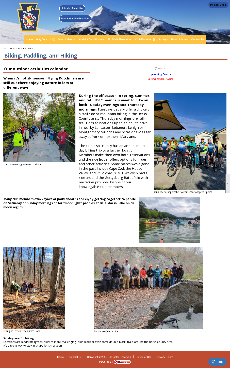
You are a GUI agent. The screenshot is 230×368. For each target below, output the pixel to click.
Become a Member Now (75, 18)
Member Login (218, 4)
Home (29, 39)
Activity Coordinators (91, 39)
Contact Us (197, 39)
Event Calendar (67, 39)
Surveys (163, 39)
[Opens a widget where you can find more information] (217, 362)
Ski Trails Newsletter (120, 39)
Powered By (106, 361)
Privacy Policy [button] (165, 357)
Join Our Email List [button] (72, 8)
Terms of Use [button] (144, 357)
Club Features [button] (143, 39)
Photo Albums (179, 39)
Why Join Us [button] (43, 39)
